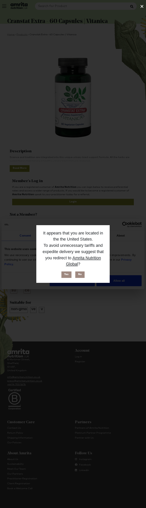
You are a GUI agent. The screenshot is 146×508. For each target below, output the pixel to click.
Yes (66, 274)
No (80, 274)
